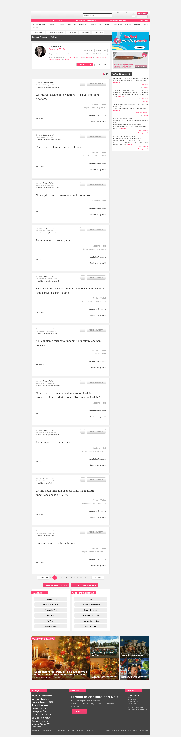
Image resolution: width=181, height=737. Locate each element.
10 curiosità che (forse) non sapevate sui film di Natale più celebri (134, 677)
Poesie (61, 24)
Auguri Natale (41, 699)
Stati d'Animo (53, 333)
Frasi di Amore (51, 599)
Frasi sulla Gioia (91, 626)
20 (89, 577)
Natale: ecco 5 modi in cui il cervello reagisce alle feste (104, 677)
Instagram (127, 15)
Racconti (93, 24)
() (130, 80)
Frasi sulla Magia (90, 610)
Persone (145, 87)
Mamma (145, 101)
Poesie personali (143, 133)
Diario (146, 24)
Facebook (117, 15)
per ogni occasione (122, 24)
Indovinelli (51, 24)
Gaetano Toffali (58, 49)
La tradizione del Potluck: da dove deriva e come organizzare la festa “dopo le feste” (61, 673)
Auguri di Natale (39, 32)
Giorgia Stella (144, 84)
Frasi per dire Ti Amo (41, 716)
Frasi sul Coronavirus (91, 621)
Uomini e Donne (54, 386)
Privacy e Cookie (125, 730)
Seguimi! (89, 50)
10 (77, 577)
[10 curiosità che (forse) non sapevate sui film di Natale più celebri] (134, 669)
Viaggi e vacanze (54, 139)
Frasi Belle (73, 32)
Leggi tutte (102, 65)
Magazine (144, 20)
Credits (116, 730)
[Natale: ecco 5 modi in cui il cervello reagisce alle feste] (104, 669)
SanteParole (132, 703)
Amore (51, 535)
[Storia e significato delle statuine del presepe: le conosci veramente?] (134, 647)
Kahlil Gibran (43, 721)
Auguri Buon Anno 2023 (57, 32)
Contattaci (145, 730)
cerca (105, 15)
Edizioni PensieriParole (136, 707)
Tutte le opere (56, 20)
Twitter (122, 15)
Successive (97, 577)
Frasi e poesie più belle (86, 20)
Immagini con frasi (118, 20)
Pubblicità (109, 730)
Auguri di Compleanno (42, 695)
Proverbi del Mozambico (90, 604)
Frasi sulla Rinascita (91, 615)
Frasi (39, 24)
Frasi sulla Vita (51, 610)
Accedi (142, 17)
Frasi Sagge (99, 32)
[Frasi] (34, 21)
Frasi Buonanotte (41, 707)
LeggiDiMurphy (133, 701)
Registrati (142, 13)
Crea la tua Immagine (97, 115)
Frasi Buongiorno (39, 710)
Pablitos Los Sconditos (141, 112)
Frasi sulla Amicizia (50, 604)
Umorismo (82, 24)
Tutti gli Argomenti (85, 585)
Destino (51, 187)
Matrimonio (36, 724)
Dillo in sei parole (54, 233)
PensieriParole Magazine (43, 638)
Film (71, 24)
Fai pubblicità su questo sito (137, 709)
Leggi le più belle (84, 65)
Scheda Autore (101, 50)
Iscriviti (79, 711)
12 (85, 577)
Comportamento (54, 87)
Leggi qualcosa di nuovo (56, 585)
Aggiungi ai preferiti (82, 84)
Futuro (57, 187)
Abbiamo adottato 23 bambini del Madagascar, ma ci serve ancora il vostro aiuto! (103, 653)
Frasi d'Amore (40, 712)
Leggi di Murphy (104, 24)
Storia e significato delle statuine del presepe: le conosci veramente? (133, 654)
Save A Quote (132, 699)
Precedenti (44, 577)
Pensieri (91, 599)
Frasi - (47, 14)
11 (81, 577)
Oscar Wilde (46, 724)
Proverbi (137, 24)
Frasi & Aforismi (42, 87)
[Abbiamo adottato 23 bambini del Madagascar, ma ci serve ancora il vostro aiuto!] (104, 647)
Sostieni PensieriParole (130, 41)
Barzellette (35, 702)
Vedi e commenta (96, 84)
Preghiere (36, 28)
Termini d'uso (136, 730)
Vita (50, 483)
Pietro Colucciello (143, 130)
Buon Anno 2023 (46, 702)
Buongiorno (85, 32)
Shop (130, 705)
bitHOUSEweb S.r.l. (73, 730)
